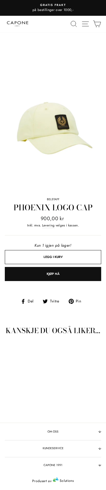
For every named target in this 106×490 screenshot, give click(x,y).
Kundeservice (53, 448)
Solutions (66, 480)
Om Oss (53, 431)
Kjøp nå (53, 273)
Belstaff (53, 199)
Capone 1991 (53, 465)
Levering (48, 225)
